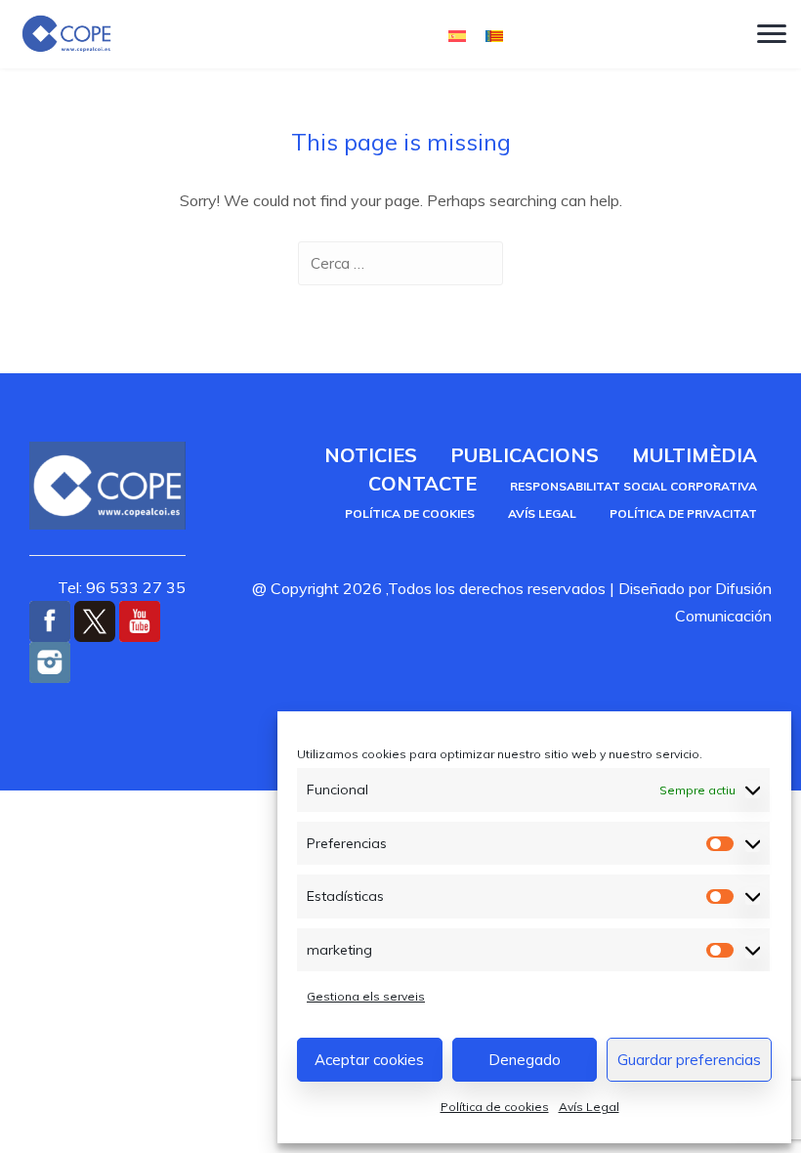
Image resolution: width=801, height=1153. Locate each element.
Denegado (524, 1059)
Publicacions (524, 455)
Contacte (422, 483)
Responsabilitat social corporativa (633, 486)
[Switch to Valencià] (494, 34)
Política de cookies (495, 1106)
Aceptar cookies (369, 1059)
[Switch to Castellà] (457, 34)
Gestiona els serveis (366, 996)
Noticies (370, 455)
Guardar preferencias (689, 1059)
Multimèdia (694, 455)
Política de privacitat (683, 513)
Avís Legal (589, 1106)
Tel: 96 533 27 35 (122, 587)
